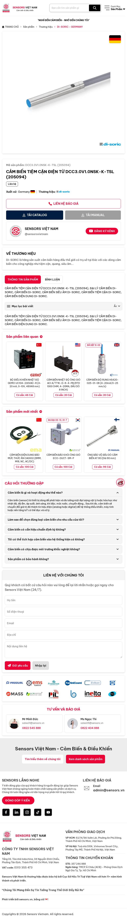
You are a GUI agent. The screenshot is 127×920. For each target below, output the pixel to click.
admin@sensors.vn (109, 790)
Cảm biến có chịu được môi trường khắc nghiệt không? (44, 549)
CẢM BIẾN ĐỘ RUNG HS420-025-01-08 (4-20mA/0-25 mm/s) (102, 383)
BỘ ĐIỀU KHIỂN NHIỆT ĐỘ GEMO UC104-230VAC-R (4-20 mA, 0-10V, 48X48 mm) (24, 383)
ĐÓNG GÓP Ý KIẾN (17, 800)
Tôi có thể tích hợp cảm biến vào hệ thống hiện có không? (46, 539)
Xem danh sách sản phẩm (85, 759)
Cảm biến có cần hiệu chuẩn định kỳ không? (37, 529)
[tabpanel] (63, 306)
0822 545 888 (31, 728)
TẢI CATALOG (37, 215)
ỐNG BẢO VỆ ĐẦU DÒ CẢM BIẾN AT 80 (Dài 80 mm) (102, 456)
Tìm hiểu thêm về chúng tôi (43, 759)
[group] (63, 92)
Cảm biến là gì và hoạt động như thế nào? (35, 492)
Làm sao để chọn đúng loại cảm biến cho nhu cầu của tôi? (46, 519)
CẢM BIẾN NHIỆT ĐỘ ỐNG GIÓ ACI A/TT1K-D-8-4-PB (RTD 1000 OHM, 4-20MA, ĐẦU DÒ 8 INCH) (63, 384)
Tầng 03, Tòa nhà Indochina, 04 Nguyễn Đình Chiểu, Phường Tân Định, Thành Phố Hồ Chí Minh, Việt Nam (31, 861)
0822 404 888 (90, 728)
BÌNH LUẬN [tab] (52, 279)
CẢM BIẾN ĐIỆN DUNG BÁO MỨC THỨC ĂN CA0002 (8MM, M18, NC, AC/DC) (24, 458)
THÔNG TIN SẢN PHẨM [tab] (23, 279)
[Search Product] (94, 8)
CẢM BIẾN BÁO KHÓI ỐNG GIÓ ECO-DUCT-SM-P (63, 456)
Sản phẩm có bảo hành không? (28, 559)
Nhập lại (40, 665)
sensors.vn (26, 899)
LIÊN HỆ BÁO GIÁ (66, 204)
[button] (118, 371)
